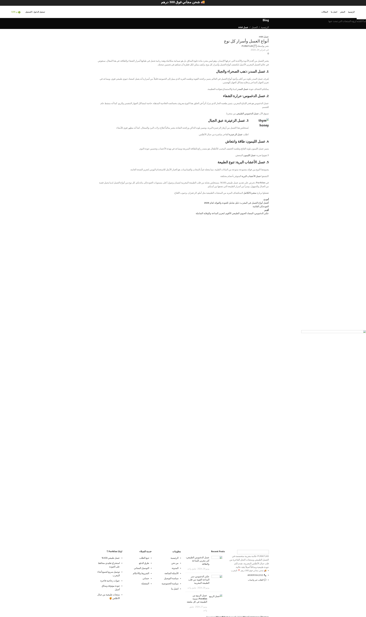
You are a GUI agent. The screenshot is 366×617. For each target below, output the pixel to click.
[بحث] (22, 12)
